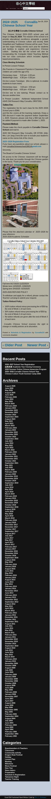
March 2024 (9, 404)
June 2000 (9, 727)
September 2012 (11, 602)
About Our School (13, 8)
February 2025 (11, 397)
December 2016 (11, 551)
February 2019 (11, 496)
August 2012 (10, 604)
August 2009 (10, 668)
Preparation (10, 772)
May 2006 (9, 707)
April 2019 (9, 492)
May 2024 (9, 401)
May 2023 (9, 421)
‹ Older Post (12, 345)
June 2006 (9, 705)
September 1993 (11, 734)
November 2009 (11, 663)
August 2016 (10, 560)
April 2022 (9, 448)
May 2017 (9, 540)
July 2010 (9, 650)
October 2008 (10, 683)
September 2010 (11, 646)
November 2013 (11, 591)
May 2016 (9, 562)
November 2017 (11, 527)
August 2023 (10, 419)
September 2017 (11, 531)
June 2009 (9, 672)
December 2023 (11, 410)
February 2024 (11, 406)
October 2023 (10, 415)
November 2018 (11, 503)
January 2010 (10, 661)
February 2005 (11, 714)
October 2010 (10, 644)
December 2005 (11, 710)
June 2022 (9, 443)
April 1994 (9, 729)
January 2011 (10, 637)
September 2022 (11, 439)
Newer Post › (37, 345)
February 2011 (11, 635)
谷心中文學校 (25, 3)
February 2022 (11, 452)
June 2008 (9, 688)
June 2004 (9, 723)
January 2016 (10, 566)
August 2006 (10, 703)
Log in (18, 8)
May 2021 (9, 465)
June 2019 (9, 487)
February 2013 (11, 595)
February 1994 (11, 732)
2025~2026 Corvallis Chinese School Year (22, 372)
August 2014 (10, 580)
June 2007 (9, 699)
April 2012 (9, 608)
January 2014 (10, 588)
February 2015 (11, 575)
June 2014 (9, 582)
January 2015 (10, 578)
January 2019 (10, 498)
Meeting (8, 761)
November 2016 (11, 553)
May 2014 (9, 584)
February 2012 (11, 613)
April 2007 (9, 701)
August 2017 (10, 534)
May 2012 (9, 606)
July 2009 (9, 670)
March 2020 (9, 470)
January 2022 (10, 454)
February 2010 (11, 659)
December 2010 (11, 639)
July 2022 (9, 441)
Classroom (9, 750)
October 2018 (10, 505)
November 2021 (11, 459)
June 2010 (9, 652)
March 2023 (9, 426)
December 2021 (11, 456)
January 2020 (10, 474)
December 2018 (11, 500)
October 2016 (10, 556)
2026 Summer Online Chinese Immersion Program (25, 369)
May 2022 (9, 445)
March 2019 (9, 494)
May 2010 (9, 655)
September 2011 (11, 622)
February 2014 (11, 586)
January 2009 (10, 677)
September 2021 (11, 463)
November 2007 (11, 696)
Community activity (13, 753)
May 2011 (9, 630)
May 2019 (9, 489)
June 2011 (9, 628)
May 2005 (9, 712)
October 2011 (10, 619)
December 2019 (11, 476)
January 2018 (10, 522)
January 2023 (10, 430)
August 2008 (10, 685)
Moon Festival (11, 766)
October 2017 (10, 529)
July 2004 (9, 721)
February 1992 (11, 736)
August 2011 (10, 624)
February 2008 (11, 692)
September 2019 (11, 483)
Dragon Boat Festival (13, 755)
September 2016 (11, 558)
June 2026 (9, 388)
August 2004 (10, 718)
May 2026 (9, 390)
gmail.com (36, 146)
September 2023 (11, 417)
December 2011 (11, 617)
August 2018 (10, 509)
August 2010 (10, 648)
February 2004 (11, 725)
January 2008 (10, 694)
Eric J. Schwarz (40, 797)
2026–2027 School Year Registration (20, 364)
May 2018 (9, 514)
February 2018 (11, 520)
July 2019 (9, 485)
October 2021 (10, 461)
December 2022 (11, 432)
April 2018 (9, 516)
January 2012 (10, 615)
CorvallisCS (39, 332)
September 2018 (11, 507)
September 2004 (11, 716)
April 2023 (9, 423)
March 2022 (9, 450)
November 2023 (11, 412)
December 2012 (11, 600)
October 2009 (10, 666)
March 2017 (9, 544)
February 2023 (11, 428)
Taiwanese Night (12, 777)
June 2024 (9, 399)
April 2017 (9, 542)
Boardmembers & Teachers (16, 748)
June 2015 (9, 571)
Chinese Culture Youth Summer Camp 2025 (23, 374)
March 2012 (9, 611)
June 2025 (9, 395)
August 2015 (10, 569)
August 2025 (10, 393)
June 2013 (9, 593)
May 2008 (9, 690)
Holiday (8, 757)
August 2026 (10, 386)
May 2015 (9, 573)
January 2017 (10, 549)
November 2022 (11, 434)
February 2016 (11, 564)
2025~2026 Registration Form (16, 142)
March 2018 (9, 518)
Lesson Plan (10, 759)
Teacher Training (12, 779)
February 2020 (11, 472)
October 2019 (10, 481)
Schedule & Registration (21, 332)
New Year (9, 768)
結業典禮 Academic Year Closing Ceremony (23, 367)
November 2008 (11, 681)
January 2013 (10, 597)
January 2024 (10, 408)
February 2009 (11, 674)
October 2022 (10, 437)
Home (7, 8)
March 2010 (9, 657)
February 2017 (11, 547)
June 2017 (9, 538)
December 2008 (11, 679)
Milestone (9, 764)
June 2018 (9, 511)
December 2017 (11, 525)
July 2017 (9, 536)
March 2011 (9, 633)
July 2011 (9, 626)
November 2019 (11, 478)
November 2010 (11, 641)
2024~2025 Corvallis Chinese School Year (20, 23)
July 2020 (9, 467)
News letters (10, 770)
